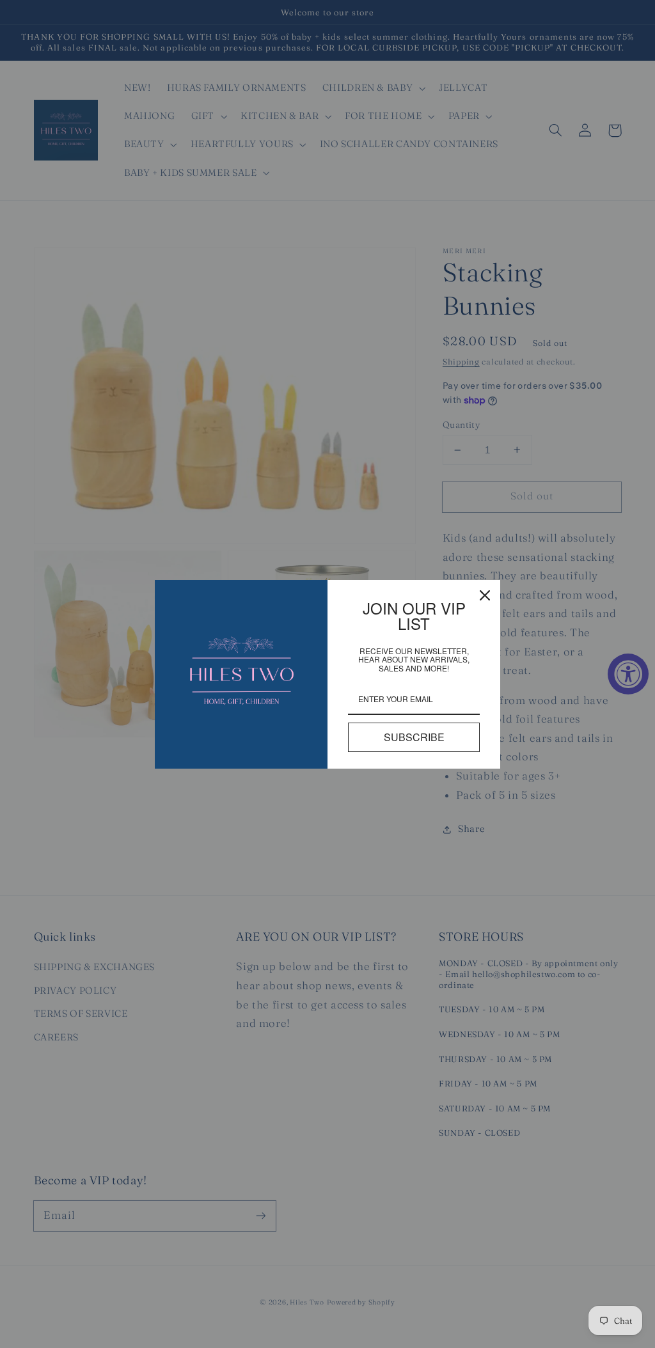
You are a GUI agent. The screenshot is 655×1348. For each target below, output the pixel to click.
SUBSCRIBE (414, 737)
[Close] (485, 595)
